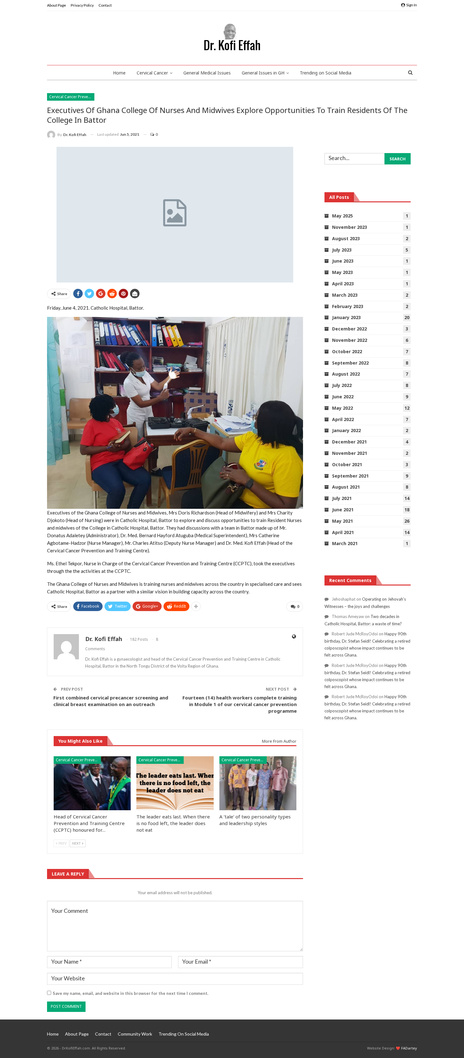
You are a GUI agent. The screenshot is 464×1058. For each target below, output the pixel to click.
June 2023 (343, 261)
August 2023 (346, 238)
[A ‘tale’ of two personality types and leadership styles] (257, 783)
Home (119, 73)
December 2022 (349, 329)
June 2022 (343, 397)
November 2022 (349, 340)
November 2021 (349, 453)
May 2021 (342, 521)
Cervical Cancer (152, 73)
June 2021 (343, 510)
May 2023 (342, 272)
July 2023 (342, 250)
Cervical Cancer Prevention (71, 96)
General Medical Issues (207, 73)
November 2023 (349, 227)
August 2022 (346, 374)
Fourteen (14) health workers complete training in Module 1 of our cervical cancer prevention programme (239, 704)
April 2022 (343, 419)
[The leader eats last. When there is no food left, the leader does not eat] (174, 783)
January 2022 (346, 430)
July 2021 (342, 498)
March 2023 (345, 295)
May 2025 (342, 216)
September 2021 (350, 476)
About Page (56, 5)
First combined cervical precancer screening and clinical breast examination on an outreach (110, 700)
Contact (105, 5)
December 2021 (349, 442)
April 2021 (343, 532)
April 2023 (343, 284)
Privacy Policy (82, 5)
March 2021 (345, 543)
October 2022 (347, 351)
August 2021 (346, 487)
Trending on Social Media (325, 73)
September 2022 (350, 363)
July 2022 (342, 385)
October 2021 (347, 464)
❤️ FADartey (406, 1048)
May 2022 (342, 408)
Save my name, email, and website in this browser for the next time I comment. (130, 993)
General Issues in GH (263, 73)
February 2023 (347, 306)
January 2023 (346, 317)
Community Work (135, 1034)
